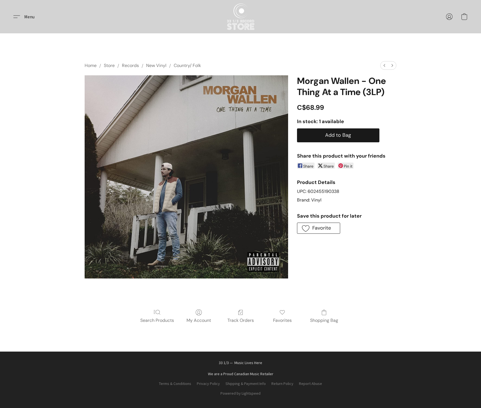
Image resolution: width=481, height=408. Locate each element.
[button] (240, 17)
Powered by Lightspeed (240, 393)
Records (130, 65)
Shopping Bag (324, 320)
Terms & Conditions (175, 383)
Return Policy (282, 383)
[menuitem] (384, 65)
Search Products (157, 320)
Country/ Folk (187, 65)
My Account (198, 320)
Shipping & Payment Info (245, 383)
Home (91, 65)
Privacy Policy (208, 383)
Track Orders (240, 320)
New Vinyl (156, 65)
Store (109, 65)
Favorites (282, 320)
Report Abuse (310, 383)
